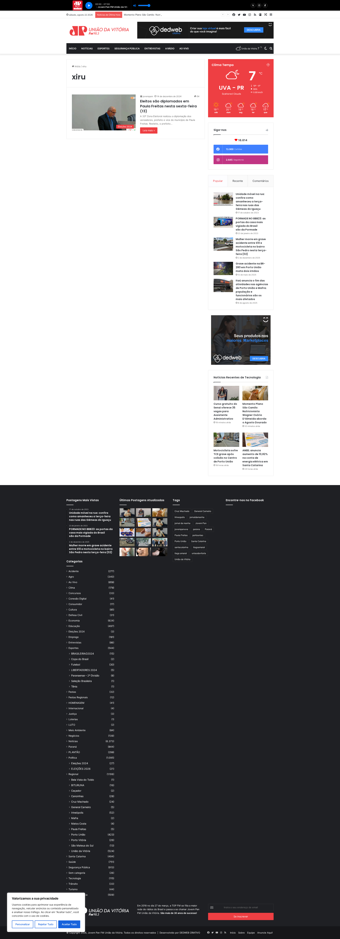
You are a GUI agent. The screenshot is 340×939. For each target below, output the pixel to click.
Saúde (72, 861)
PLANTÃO (74, 752)
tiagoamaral (199, 547)
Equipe (251, 932)
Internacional (76, 708)
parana (196, 529)
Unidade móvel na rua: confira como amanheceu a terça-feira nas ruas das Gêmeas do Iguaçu (250, 201)
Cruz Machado (80, 801)
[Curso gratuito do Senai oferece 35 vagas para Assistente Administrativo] (226, 393)
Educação (74, 626)
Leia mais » (149, 130)
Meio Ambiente (77, 730)
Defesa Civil (75, 615)
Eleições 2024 (77, 631)
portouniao (197, 535)
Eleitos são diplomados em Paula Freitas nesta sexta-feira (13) (168, 106)
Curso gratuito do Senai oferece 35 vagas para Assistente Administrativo (225, 411)
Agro (71, 576)
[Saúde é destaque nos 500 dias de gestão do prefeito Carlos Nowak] (159, 532)
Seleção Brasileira (81, 680)
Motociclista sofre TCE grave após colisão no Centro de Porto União (226, 456)
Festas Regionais (78, 697)
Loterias (73, 719)
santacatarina (181, 547)
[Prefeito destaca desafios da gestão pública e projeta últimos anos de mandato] (127, 512)
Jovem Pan (200, 523)
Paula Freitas (78, 829)
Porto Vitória (78, 840)
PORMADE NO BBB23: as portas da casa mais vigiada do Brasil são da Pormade (251, 224)
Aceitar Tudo (69, 924)
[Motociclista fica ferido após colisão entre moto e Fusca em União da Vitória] (127, 542)
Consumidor (75, 604)
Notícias (87, 48)
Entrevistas (152, 48)
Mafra (74, 818)
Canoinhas (77, 796)
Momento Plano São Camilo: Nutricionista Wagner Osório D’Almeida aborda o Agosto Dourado (175, 14)
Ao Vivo (73, 582)
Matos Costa (78, 823)
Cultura (73, 609)
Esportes (103, 48)
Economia (74, 620)
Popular (218, 181)
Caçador (76, 790)
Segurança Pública (127, 48)
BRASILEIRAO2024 (82, 653)
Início (72, 48)
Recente (238, 181)
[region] (46, 912)
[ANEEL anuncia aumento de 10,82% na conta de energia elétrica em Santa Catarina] (255, 440)
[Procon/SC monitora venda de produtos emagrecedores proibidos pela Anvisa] (143, 532)
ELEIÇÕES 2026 (80, 768)
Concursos (75, 593)
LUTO (72, 724)
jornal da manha (182, 523)
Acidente (74, 571)
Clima (72, 587)
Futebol (75, 664)
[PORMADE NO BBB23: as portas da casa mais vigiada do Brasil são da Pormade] (223, 222)
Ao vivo (184, 48)
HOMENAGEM (76, 702)
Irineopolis (180, 517)
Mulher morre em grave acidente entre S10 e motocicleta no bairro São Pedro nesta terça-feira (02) (251, 246)
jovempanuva (181, 529)
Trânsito (73, 883)
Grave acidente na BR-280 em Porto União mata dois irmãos (250, 267)
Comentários (261, 181)
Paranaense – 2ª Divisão (85, 675)
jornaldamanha (197, 517)
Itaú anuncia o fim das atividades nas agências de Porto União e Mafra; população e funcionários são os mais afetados (252, 290)
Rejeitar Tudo (45, 924)
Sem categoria (77, 872)
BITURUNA (77, 785)
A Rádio (169, 48)
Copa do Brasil (79, 659)
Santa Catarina (77, 856)
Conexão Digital (77, 598)
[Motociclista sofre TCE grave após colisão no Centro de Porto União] (226, 440)
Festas (72, 691)
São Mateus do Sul (82, 845)
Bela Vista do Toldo (82, 779)
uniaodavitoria (199, 553)
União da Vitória (80, 850)
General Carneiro (81, 807)
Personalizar (22, 924)
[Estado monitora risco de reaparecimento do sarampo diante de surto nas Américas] (143, 552)
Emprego (74, 637)
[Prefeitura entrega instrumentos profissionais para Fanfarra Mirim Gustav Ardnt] (159, 542)
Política (73, 757)
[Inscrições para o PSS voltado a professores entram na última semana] (127, 552)
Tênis (74, 686)
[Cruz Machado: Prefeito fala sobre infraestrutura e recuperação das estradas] (159, 522)
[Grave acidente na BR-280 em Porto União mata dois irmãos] (223, 268)
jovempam (148, 96)
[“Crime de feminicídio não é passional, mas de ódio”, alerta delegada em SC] (159, 552)
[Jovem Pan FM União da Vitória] (99, 30)
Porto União (78, 834)
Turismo (73, 889)
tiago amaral (181, 553)
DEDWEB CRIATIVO (190, 932)
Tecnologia (75, 878)
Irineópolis (77, 812)
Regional (73, 774)
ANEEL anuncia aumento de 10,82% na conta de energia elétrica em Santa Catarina (255, 458)
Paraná (73, 746)
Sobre (241, 932)
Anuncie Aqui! (265, 932)
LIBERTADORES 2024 (84, 670)
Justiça (73, 713)
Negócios (74, 735)
